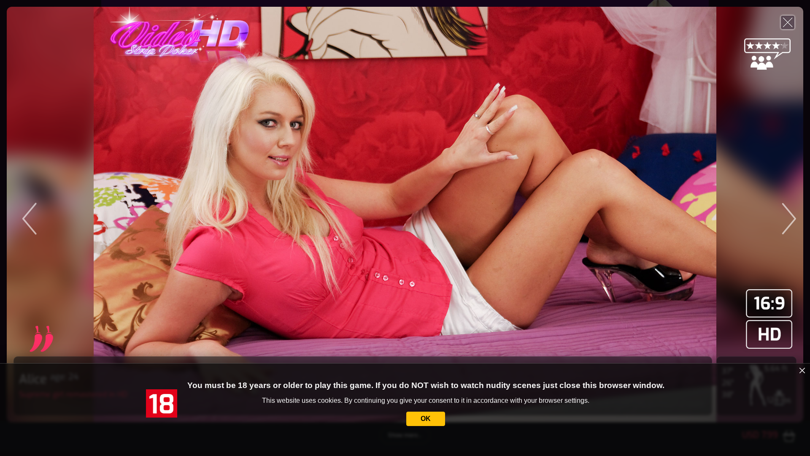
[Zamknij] (787, 22)
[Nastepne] (703, 214)
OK (426, 418)
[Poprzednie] (106, 214)
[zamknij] (802, 370)
